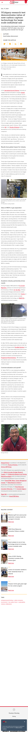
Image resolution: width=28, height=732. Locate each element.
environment (4, 602)
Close (24, 723)
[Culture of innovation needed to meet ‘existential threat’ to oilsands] (4, 572)
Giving (14, 716)
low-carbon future (13, 602)
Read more (11, 522)
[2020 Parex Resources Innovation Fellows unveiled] (4, 532)
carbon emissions (18, 600)
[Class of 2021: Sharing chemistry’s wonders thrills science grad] (4, 559)
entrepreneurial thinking (7, 600)
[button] (5, 43)
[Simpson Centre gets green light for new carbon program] (4, 586)
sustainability (22, 602)
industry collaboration (6, 604)
